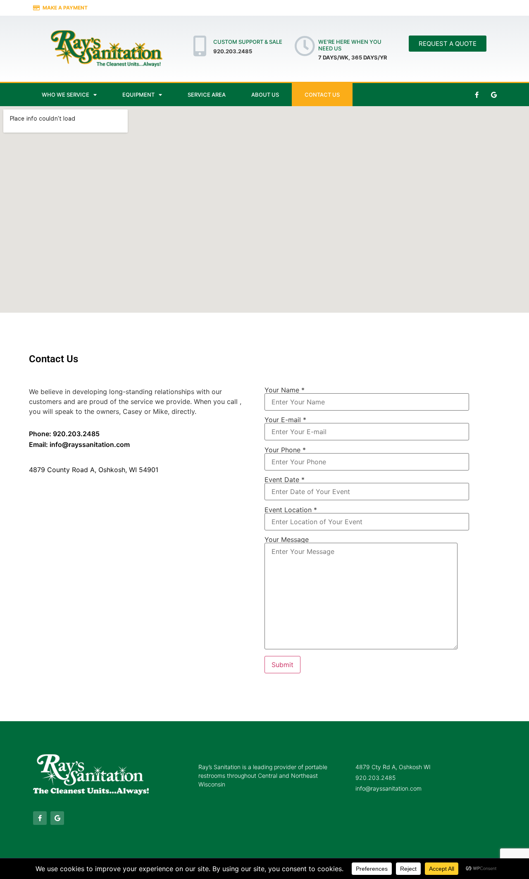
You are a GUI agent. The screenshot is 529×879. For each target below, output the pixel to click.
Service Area (207, 94)
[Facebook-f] (477, 94)
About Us (265, 94)
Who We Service (65, 94)
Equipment (138, 94)
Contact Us (322, 94)
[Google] (494, 94)
